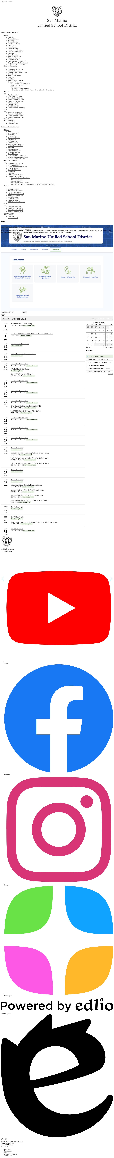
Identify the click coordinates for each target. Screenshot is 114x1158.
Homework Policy (13, 104)
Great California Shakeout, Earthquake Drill (26, 406)
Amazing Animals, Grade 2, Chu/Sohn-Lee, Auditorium (30, 500)
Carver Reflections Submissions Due (23, 354)
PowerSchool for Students (15, 96)
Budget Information (13, 74)
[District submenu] (9, 130)
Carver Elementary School (15, 115)
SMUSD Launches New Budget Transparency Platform (21, 227)
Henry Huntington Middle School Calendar (101, 362)
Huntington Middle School (15, 114)
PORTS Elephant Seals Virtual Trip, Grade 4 (26, 411)
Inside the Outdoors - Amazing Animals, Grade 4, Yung (30, 453)
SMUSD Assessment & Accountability (99, 371)
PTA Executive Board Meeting (21, 324)
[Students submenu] (5, 93)
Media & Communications (15, 51)
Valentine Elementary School (16, 117)
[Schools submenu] (5, 111)
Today (88, 347)
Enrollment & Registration (15, 69)
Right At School (15, 87)
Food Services (12, 45)
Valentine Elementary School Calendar (99, 368)
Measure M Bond (13, 123)
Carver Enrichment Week (19, 364)
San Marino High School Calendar (98, 359)
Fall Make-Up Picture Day (20, 344)
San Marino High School (15, 112)
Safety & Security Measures (16, 80)
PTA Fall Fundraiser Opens (20, 369)
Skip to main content (6, 1)
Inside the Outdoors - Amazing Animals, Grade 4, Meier (30, 458)
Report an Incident (13, 95)
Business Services (13, 42)
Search (3, 312)
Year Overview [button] (100, 319)
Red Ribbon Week (17, 448)
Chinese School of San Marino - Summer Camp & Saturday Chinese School (32, 90)
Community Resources (14, 82)
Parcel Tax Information (14, 75)
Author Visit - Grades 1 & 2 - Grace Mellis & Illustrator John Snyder (34, 522)
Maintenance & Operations (15, 50)
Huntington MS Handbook (15, 101)
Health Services (12, 47)
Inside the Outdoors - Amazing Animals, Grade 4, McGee (30, 463)
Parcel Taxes (11, 122)
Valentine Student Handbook (16, 99)
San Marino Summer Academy (20, 88)
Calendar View (108, 347)
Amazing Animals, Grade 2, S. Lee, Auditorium (27, 495)
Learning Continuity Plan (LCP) (17, 61)
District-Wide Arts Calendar (96, 365)
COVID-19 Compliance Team (16, 64)
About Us (10, 37)
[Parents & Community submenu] (5, 162)
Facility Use (11, 77)
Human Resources (13, 48)
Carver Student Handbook (15, 98)
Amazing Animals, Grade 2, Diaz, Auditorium (26, 485)
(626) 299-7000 (9, 1143)
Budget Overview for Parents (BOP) (18, 63)
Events (90, 353)
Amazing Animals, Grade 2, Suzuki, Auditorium (27, 490)
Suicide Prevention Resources (16, 107)
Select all (110, 374)
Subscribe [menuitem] (109, 319)
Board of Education (13, 39)
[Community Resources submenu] (21, 82)
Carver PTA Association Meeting (22, 374)
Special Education (13, 55)
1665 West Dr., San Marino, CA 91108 (12, 1141)
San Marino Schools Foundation (20, 83)
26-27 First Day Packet (14, 71)
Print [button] (92, 319)
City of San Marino (16, 85)
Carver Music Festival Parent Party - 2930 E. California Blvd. (32, 334)
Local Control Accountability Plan (17, 72)
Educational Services (14, 43)
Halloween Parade (17, 529)
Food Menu (11, 79)
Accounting (11, 40)
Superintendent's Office (14, 56)
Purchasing (11, 53)
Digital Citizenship (13, 106)
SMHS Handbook (13, 103)
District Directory (13, 59)
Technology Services (14, 58)
